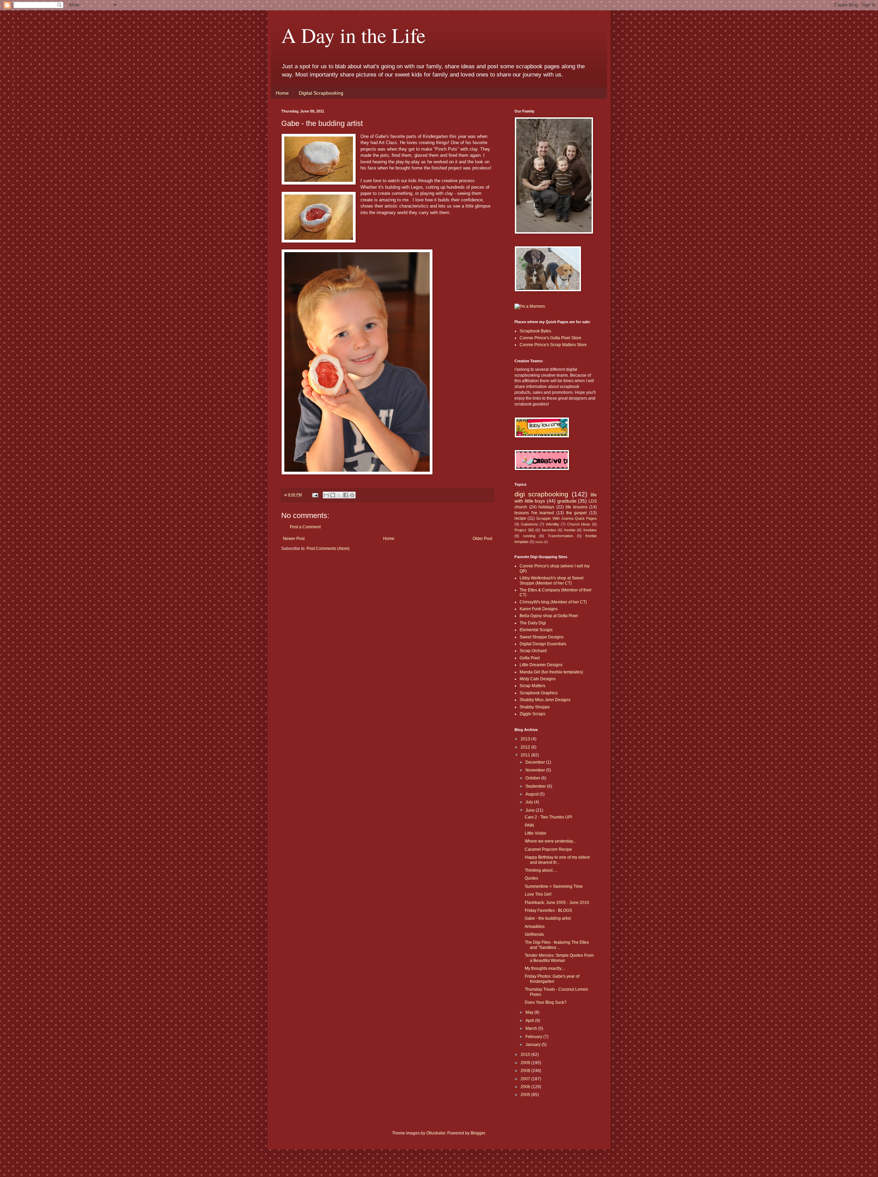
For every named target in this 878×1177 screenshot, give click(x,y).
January (533, 1044)
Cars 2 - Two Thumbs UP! (548, 817)
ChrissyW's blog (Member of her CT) (553, 602)
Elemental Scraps (536, 629)
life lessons (577, 507)
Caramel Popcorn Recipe (548, 849)
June (530, 810)
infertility (552, 524)
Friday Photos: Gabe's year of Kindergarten (552, 979)
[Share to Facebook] (345, 495)
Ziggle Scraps (532, 713)
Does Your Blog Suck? (546, 1002)
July (529, 802)
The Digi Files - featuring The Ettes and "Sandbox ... (557, 945)
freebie (570, 530)
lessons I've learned (534, 512)
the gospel (576, 512)
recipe (520, 518)
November (535, 770)
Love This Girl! (538, 894)
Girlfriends (534, 934)
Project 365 (524, 530)
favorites (549, 530)
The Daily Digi (533, 623)
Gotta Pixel (530, 658)
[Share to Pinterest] (352, 495)
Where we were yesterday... (550, 841)
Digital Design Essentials (543, 644)
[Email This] (326, 495)
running (529, 536)
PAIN (529, 825)
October (533, 778)
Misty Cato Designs (538, 678)
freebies (590, 530)
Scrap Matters (532, 685)
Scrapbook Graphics (539, 693)
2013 (526, 739)
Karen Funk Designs (539, 609)
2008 (526, 1070)
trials (539, 542)
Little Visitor (535, 833)
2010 (526, 1054)
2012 (526, 747)
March (531, 1028)
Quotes (531, 878)
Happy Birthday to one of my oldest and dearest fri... (557, 859)
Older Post (482, 538)
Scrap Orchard (533, 650)
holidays (546, 507)
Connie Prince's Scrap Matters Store (553, 344)
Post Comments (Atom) (328, 548)
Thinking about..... (541, 870)
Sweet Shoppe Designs (541, 637)
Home (282, 93)
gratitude (567, 501)
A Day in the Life (353, 35)
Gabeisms (529, 524)
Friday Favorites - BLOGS (548, 910)
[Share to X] (339, 495)
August (532, 794)
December (535, 762)
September (536, 786)
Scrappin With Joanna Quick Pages (566, 518)
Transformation (560, 536)
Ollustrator (435, 1133)
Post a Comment (305, 527)
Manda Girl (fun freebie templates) (551, 672)
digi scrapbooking (541, 494)
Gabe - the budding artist (548, 918)
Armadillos (535, 926)
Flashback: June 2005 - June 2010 (557, 902)
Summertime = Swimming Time (554, 886)
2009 (526, 1062)
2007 (526, 1078)
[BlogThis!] (332, 495)
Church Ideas (579, 524)
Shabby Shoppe (535, 707)
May (529, 1012)
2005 (526, 1094)
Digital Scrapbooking (321, 93)
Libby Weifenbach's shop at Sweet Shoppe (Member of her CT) (551, 580)
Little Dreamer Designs (541, 664)
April (530, 1020)
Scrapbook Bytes (535, 331)
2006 (526, 1086)
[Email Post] (314, 495)
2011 (526, 755)
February (534, 1036)
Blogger (478, 1133)
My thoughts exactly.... (545, 968)
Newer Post (294, 538)
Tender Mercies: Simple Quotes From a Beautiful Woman (559, 958)
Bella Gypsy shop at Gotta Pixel (549, 615)
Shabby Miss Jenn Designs (545, 699)
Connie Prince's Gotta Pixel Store (550, 338)
